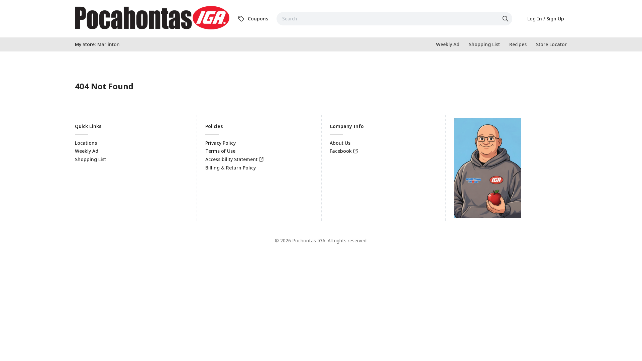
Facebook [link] (341, 151)
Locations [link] (86, 143)
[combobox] (394, 18)
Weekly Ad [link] (86, 151)
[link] (152, 17)
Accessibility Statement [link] (231, 159)
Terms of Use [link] (220, 151)
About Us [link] (340, 143)
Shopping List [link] (90, 159)
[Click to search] (506, 18)
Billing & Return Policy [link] (230, 167)
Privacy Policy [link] (220, 143)
